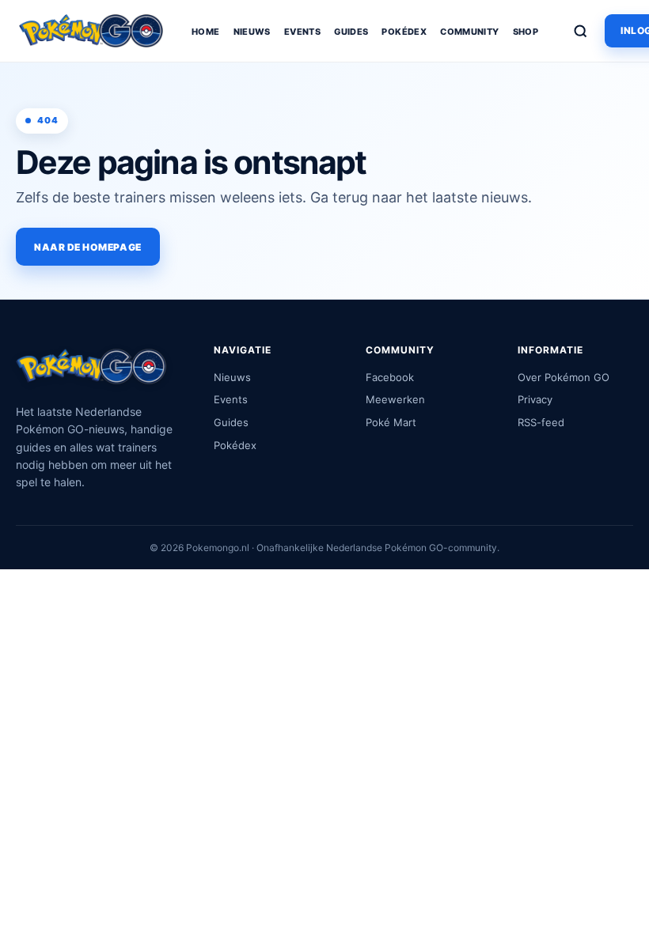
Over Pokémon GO (563, 377)
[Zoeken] (580, 30)
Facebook (390, 377)
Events (302, 31)
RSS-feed (541, 422)
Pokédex (404, 31)
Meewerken (395, 399)
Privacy (535, 399)
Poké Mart (391, 422)
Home (206, 31)
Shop (526, 31)
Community (469, 31)
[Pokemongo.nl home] (91, 31)
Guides (351, 31)
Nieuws (252, 31)
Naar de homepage (88, 247)
